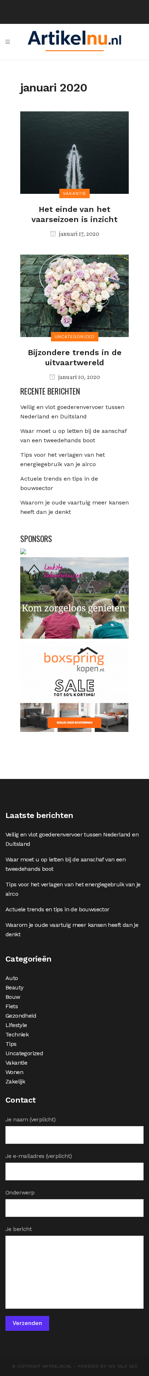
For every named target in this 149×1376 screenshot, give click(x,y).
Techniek (17, 1034)
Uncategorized (24, 1053)
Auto (11, 978)
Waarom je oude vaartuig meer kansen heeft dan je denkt (71, 929)
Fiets (11, 1006)
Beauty (14, 987)
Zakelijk (15, 1081)
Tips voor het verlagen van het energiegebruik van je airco (73, 889)
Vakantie (16, 1062)
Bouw (12, 996)
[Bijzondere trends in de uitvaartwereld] (74, 295)
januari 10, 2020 (78, 378)
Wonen (14, 1072)
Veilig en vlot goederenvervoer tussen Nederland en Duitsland (72, 839)
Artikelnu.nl (57, 1366)
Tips (11, 1043)
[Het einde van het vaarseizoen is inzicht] (74, 152)
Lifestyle (16, 1025)
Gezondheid (20, 1015)
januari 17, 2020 (78, 234)
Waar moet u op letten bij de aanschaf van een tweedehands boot (65, 864)
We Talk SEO (122, 1366)
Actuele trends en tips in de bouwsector (57, 909)
